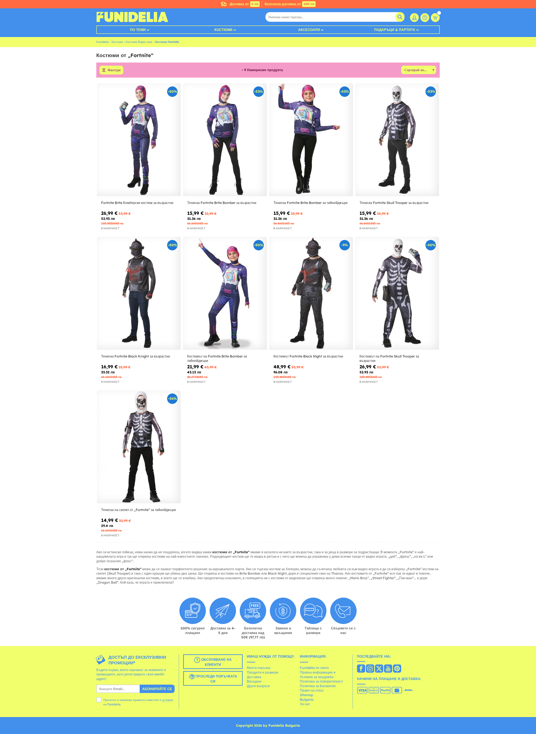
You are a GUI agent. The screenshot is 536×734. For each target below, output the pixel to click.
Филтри (114, 70)
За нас (305, 704)
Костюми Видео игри (139, 42)
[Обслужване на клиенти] (424, 17)
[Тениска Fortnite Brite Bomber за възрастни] (225, 139)
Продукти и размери (262, 672)
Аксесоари (309, 29)
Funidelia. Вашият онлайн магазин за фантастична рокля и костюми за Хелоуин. (132, 17)
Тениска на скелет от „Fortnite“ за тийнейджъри (138, 510)
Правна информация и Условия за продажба (317, 674)
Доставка (254, 677)
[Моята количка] (435, 17)
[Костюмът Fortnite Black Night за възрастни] (311, 293)
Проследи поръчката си (216, 678)
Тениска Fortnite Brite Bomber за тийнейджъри (310, 203)
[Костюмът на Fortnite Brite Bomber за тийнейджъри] (225, 293)
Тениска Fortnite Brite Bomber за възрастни (221, 203)
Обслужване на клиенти (216, 662)
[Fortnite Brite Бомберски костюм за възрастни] (139, 139)
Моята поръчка (258, 668)
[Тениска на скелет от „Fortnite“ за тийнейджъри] (139, 446)
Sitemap (306, 695)
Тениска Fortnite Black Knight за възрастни (135, 356)
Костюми (223, 29)
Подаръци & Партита (394, 29)
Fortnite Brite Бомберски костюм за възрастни (137, 203)
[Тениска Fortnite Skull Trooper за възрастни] (397, 139)
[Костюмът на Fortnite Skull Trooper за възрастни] (397, 293)
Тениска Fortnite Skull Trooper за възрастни (393, 203)
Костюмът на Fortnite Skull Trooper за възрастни (389, 358)
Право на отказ (311, 690)
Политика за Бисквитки (318, 686)
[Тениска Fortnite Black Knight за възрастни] (139, 293)
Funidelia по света (314, 668)
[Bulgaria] (361, 669)
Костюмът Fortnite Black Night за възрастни (308, 356)
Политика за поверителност (321, 681)
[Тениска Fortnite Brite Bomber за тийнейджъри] (311, 139)
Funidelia (102, 42)
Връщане (254, 681)
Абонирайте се (157, 689)
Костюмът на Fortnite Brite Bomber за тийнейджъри (217, 358)
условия (167, 700)
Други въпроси (258, 686)
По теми (138, 29)
